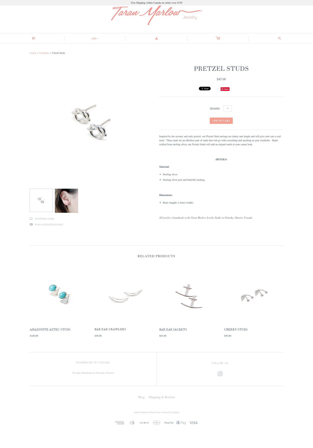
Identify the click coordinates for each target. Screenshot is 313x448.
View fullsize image (42, 218)
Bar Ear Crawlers (110, 329)
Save (226, 89)
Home (33, 53)
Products (44, 53)
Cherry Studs (236, 329)
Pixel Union (155, 412)
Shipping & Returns (162, 397)
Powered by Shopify (170, 412)
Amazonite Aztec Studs (50, 329)
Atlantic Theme (140, 412)
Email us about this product (46, 224)
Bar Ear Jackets (173, 329)
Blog (141, 397)
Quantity (215, 108)
